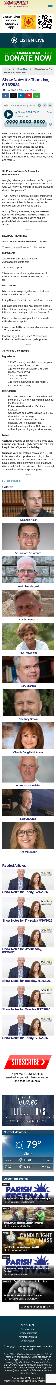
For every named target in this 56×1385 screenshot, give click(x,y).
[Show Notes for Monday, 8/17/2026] (28, 996)
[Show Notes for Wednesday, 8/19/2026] (28, 936)
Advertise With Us (28, 1336)
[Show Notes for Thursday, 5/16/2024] (28, 503)
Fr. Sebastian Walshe (28, 785)
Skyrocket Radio (36, 1377)
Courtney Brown (28, 719)
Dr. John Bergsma (28, 619)
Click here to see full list (34, 1306)
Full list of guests (11, 480)
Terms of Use (28, 1328)
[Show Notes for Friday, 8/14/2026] (28, 1025)
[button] (50, 5)
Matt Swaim (32, 90)
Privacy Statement (28, 1332)
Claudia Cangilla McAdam (28, 752)
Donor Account (28, 1340)
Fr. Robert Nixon (28, 519)
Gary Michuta (28, 685)
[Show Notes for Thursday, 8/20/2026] (28, 907)
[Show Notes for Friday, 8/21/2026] (28, 879)
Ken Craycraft (28, 818)
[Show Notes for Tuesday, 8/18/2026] (28, 967)
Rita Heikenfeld (28, 652)
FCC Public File (28, 1325)
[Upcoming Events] (28, 1194)
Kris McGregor (28, 851)
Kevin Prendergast (28, 586)
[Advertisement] (28, 22)
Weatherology (45, 1380)
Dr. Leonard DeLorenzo (28, 553)
